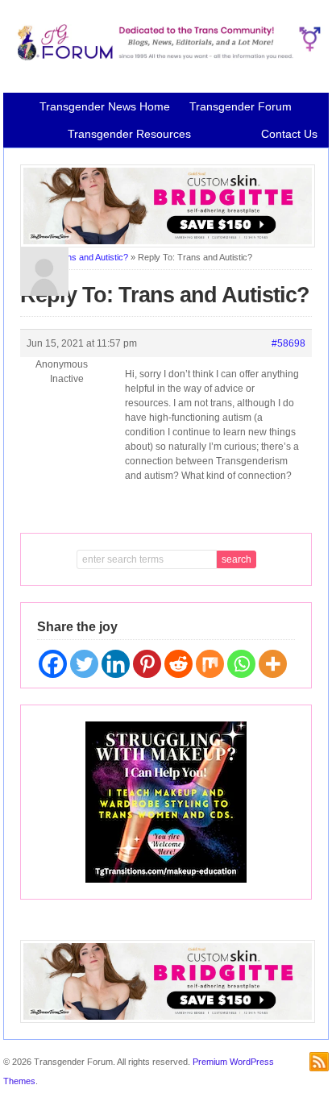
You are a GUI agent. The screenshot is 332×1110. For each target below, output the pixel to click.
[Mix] (210, 664)
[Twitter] (84, 664)
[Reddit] (178, 664)
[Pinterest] (147, 664)
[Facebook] (53, 664)
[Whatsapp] (241, 664)
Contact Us (289, 133)
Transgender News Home (104, 106)
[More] (273, 664)
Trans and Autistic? (90, 257)
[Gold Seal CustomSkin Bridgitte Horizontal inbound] (167, 244)
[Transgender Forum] (166, 57)
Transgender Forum (240, 106)
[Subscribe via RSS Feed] (319, 1061)
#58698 (288, 343)
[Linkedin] (116, 664)
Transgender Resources (129, 133)
